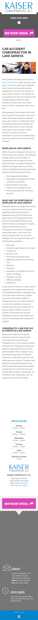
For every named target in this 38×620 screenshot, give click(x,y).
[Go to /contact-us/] (19, 595)
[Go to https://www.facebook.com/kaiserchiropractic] (19, 23)
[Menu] (19, 616)
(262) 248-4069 (21, 485)
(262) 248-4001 (19, 18)
